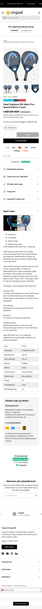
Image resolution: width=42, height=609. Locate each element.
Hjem (5, 40)
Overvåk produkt (21, 141)
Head (5, 97)
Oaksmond (23, 585)
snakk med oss (9, 547)
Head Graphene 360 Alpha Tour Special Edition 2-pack (19, 42)
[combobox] (21, 18)
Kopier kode (27, 30)
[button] (39, 13)
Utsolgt (27, 134)
